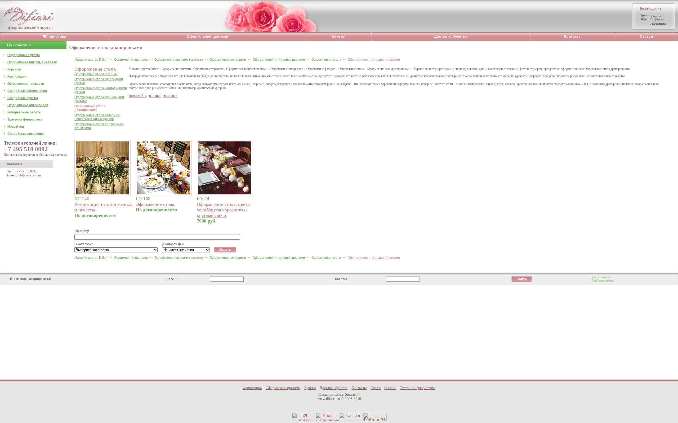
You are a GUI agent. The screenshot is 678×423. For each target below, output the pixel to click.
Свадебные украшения (25, 134)
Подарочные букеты (23, 55)
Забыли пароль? (601, 277)
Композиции (16, 76)
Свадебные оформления (27, 91)
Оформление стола (326, 59)
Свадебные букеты (22, 98)
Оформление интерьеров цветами (279, 59)
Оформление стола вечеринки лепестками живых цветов (97, 117)
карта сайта (138, 96)
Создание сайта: (331, 395)
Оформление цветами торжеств (178, 59)
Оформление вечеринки (227, 59)
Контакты (573, 36)
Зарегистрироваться (603, 280)
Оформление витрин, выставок (32, 62)
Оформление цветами (207, 36)
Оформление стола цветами (96, 74)
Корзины (14, 69)
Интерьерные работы (24, 112)
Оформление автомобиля (27, 105)
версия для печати (163, 96)
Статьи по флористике (417, 388)
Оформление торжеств (25, 84)
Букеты (338, 36)
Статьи (646, 36)
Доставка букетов (451, 36)
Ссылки (390, 388)
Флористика (54, 36)
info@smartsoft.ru (29, 175)
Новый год (15, 126)
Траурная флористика (24, 119)
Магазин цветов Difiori (91, 59)
